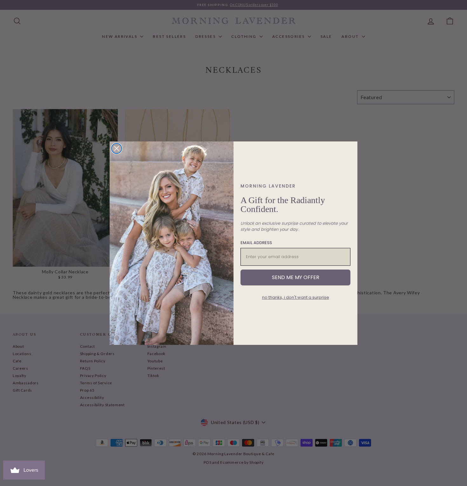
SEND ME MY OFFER (295, 277)
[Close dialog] (117, 148)
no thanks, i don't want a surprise (295, 297)
